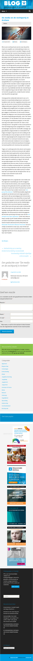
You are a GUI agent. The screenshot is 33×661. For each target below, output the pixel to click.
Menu (3, 11)
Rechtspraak (5, 408)
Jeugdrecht (5, 382)
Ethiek (3, 374)
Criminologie (5, 369)
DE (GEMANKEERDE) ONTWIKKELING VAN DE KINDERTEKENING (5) (11, 625)
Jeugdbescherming (7, 377)
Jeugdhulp (4, 379)
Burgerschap (5, 366)
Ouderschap (5, 403)
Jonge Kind (4, 384)
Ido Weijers (24, 42)
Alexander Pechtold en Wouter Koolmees (14, 224)
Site (1, 321)
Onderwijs (4, 395)
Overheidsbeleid (6, 406)
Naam (2, 314)
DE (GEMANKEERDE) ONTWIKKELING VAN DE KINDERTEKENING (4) (11, 632)
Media (15, 42)
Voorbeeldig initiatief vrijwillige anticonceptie (21, 254)
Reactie (2, 302)
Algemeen (4, 363)
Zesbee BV (28, 657)
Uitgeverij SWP (14, 657)
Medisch (4, 392)
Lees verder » (15, 586)
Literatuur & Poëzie (7, 387)
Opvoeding (4, 400)
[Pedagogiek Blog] (16, 4)
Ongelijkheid (5, 398)
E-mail (2, 318)
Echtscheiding (5, 371)
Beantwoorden (16, 282)
